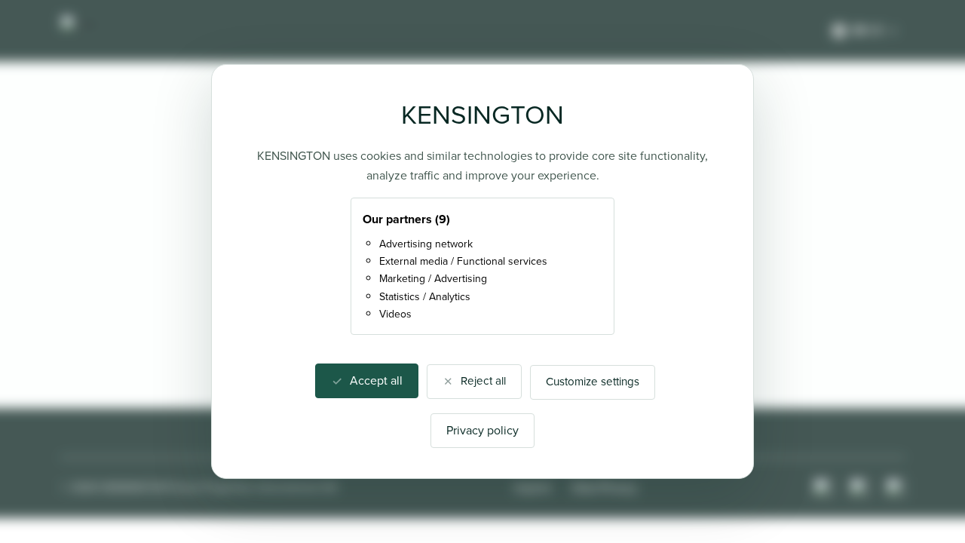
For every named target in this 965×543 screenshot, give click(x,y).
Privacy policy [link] (482, 430)
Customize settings (592, 381)
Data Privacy (604, 487)
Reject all (483, 381)
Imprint (532, 487)
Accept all (376, 380)
